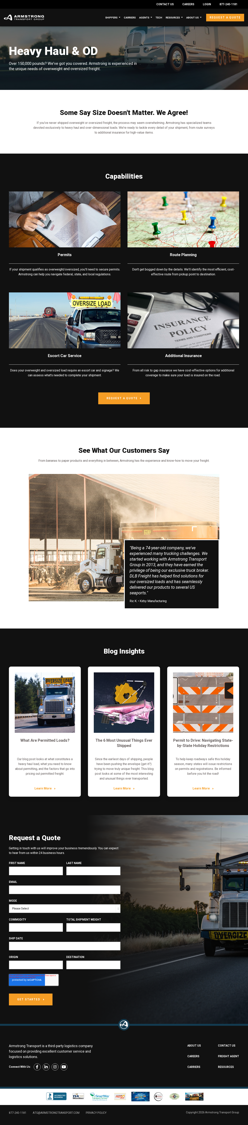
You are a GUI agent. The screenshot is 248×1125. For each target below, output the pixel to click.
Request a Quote (225, 17)
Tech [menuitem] (159, 17)
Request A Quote (122, 398)
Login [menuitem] (207, 4)
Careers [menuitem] (188, 4)
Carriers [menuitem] (130, 17)
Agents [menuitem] (144, 17)
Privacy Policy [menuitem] (96, 1112)
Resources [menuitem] (173, 17)
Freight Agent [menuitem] (228, 1056)
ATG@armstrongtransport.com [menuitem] (56, 1112)
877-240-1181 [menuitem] (228, 4)
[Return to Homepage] (124, 1024)
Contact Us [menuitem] (165, 4)
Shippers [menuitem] (111, 17)
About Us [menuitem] (192, 17)
